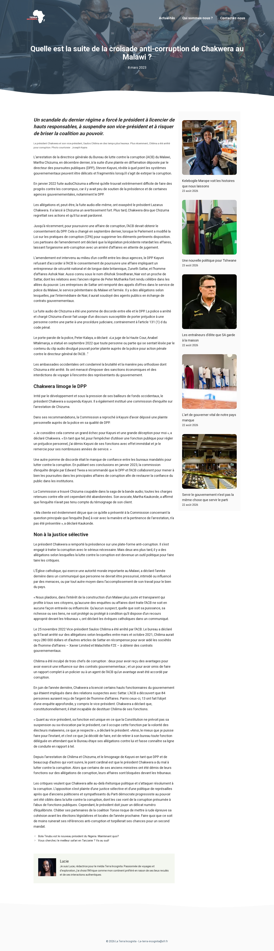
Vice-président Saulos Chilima (88, 629)
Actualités (167, 18)
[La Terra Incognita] (37, 18)
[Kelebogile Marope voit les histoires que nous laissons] (209, 172)
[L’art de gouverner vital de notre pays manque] (209, 406)
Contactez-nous (232, 18)
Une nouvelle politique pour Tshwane (209, 260)
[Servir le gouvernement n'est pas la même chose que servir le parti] (209, 486)
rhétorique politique (119, 783)
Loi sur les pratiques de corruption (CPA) (63, 237)
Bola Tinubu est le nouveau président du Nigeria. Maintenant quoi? (78, 836)
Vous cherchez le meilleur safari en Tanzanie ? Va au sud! (73, 840)
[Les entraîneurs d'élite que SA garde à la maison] (209, 326)
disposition (161, 237)
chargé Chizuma (49, 317)
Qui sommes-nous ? (197, 18)
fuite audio (65, 183)
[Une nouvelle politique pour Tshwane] (209, 252)
